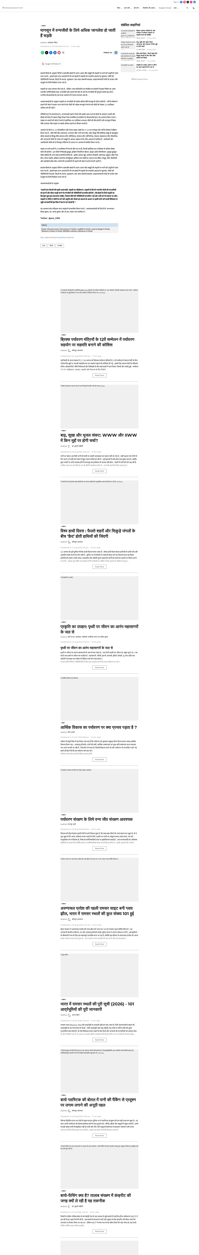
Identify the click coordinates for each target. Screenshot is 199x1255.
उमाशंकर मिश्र (52, 42)
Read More (99, 375)
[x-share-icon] (46, 54)
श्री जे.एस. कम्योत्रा (74, 637)
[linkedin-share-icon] (55, 54)
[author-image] (69, 350)
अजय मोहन (75, 1015)
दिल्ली (51, 246)
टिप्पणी (76, 1219)
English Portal (165, 8)
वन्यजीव (59, 246)
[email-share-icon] (59, 54)
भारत (43, 246)
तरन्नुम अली (72, 824)
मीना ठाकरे (71, 732)
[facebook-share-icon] (50, 54)
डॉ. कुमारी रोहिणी (77, 446)
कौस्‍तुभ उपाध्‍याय (77, 350)
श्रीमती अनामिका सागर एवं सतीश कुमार (95, 637)
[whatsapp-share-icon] (42, 54)
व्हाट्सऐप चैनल (61, 238)
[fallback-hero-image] (128, 34)
